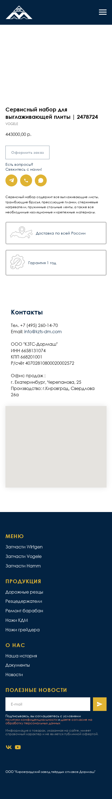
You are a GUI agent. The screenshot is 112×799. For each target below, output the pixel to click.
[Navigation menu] (103, 12)
